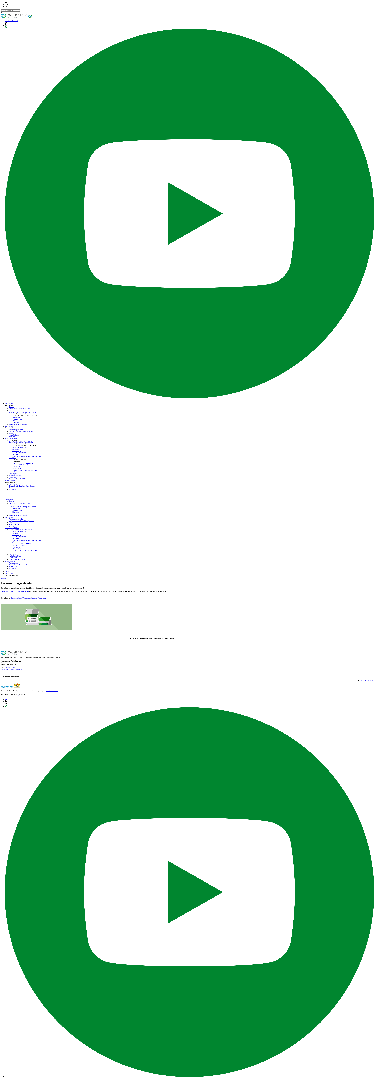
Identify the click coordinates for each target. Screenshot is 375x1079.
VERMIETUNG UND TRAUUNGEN (24, 470)
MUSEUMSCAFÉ (18, 468)
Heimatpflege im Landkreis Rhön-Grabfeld (22, 486)
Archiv (11, 433)
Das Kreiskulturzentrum (19, 447)
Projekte (11, 410)
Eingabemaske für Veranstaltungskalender (21, 431)
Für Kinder (15, 454)
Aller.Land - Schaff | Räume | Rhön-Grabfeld (22, 412)
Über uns (11, 407)
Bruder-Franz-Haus (15, 475)
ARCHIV (15, 472)
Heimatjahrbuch (13, 488)
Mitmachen (15, 421)
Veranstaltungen (13, 484)
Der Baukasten (17, 419)
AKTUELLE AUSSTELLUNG (22, 463)
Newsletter (15, 422)
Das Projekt (16, 417)
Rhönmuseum (13, 477)
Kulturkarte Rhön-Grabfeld (17, 479)
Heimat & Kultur (10, 481)
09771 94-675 (10, 668)
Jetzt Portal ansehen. (52, 691)
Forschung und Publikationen (18, 424)
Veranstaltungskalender (16, 430)
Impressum (370, 680)
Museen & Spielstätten (12, 438)
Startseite (7, 571)
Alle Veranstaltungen (141, 645)
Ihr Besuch (15, 449)
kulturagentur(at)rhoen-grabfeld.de (11, 669)
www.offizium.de (18, 696)
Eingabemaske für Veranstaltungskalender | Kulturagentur (28, 598)
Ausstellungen (16, 451)
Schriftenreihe (13, 489)
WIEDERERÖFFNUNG (20, 465)
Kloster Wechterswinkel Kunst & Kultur (21, 442)
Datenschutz (363, 680)
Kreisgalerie (12, 458)
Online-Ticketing (14, 435)
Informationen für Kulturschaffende (19, 408)
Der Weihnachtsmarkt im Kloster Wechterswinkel (27, 456)
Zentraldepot (12, 474)
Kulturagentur (9, 403)
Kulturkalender (9, 426)
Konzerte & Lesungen (19, 452)
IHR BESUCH (17, 466)
